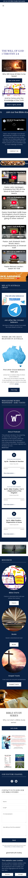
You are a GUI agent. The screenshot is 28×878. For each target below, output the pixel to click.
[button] (4, 5)
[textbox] (14, 801)
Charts (14, 603)
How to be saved (14, 80)
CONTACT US (14, 151)
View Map (14, 390)
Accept (20, 874)
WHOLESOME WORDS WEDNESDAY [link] (14, 459)
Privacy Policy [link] (7, 846)
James (17, 384)
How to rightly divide (14, 105)
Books (14, 644)
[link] (12, 781)
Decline (7, 874)
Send (14, 840)
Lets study (14, 728)
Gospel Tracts (14, 684)
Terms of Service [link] (16, 846)
